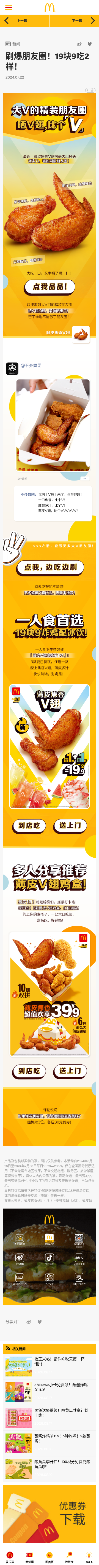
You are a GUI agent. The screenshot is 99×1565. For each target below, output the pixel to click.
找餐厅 (69, 1562)
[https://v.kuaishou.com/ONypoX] (49, 1278)
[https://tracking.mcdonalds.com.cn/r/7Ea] (49, 1240)
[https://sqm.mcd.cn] (18, 1240)
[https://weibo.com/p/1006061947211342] (18, 1259)
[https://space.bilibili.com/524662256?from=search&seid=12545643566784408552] (18, 1278)
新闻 (13, 43)
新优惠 (30, 1562)
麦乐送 (10, 1562)
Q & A (89, 1562)
